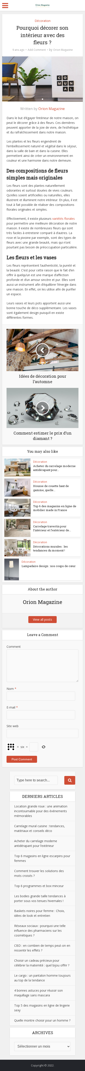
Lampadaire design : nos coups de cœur (49, 566)
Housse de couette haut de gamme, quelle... (51, 488)
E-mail (12, 707)
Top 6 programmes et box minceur (39, 886)
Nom (11, 689)
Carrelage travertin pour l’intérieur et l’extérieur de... (52, 528)
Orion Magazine (63, 49)
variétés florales (63, 218)
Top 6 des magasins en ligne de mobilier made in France (54, 508)
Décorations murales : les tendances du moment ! (50, 548)
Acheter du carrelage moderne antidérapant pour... (54, 468)
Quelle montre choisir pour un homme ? (42, 1020)
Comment (14, 647)
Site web (13, 726)
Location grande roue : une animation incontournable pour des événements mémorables (40, 811)
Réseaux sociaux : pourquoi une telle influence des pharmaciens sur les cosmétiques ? (40, 930)
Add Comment (37, 49)
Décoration (43, 21)
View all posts (42, 619)
